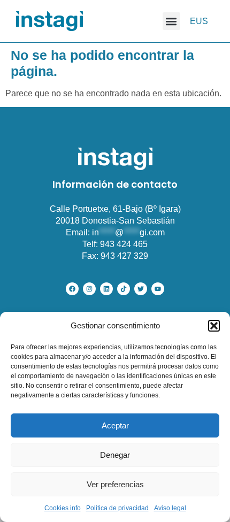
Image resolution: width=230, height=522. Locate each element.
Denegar (115, 454)
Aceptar (115, 425)
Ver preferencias (115, 484)
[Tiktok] (123, 288)
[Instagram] (89, 288)
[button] (214, 325)
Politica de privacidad (117, 508)
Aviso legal (170, 508)
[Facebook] (72, 288)
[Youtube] (157, 288)
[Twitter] (140, 288)
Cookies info (62, 508)
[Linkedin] (106, 288)
